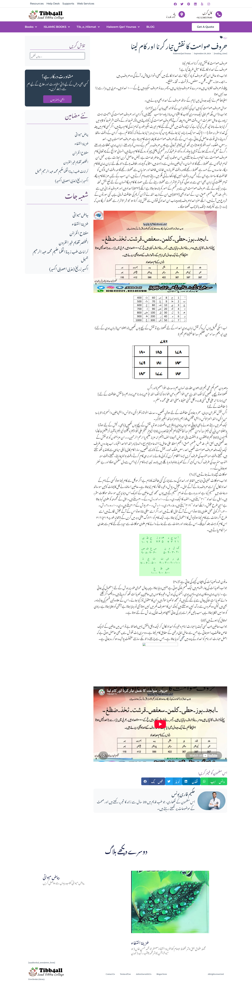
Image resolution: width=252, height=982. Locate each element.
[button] (153, 781)
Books (29, 26)
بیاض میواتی (81, 134)
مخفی (182, 638)
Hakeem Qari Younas (121, 26)
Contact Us (110, 973)
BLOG (150, 26)
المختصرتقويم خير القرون (75, 161)
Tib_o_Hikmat (86, 26)
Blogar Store (162, 973)
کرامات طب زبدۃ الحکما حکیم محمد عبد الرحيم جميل (61, 171)
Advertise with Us (143, 973)
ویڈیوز (225, 37)
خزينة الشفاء (81, 143)
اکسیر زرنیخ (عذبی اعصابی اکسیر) (71, 180)
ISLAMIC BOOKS (55, 26)
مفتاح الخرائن (80, 152)
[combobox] (57, 55)
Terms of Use (125, 973)
